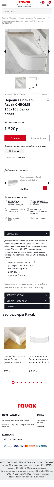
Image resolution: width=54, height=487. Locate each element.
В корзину (15, 138)
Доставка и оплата (42, 421)
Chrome (21, 157)
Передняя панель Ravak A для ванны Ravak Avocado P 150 (39, 359)
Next (49, 51)
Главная (5, 18)
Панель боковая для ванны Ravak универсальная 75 (14, 359)
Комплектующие (25, 18)
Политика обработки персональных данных (18, 425)
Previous (5, 51)
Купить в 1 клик (38, 138)
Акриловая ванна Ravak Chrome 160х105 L (30, 178)
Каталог (13, 18)
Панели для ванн (40, 18)
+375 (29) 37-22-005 (12, 439)
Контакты (41, 426)
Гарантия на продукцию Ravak (15, 420)
